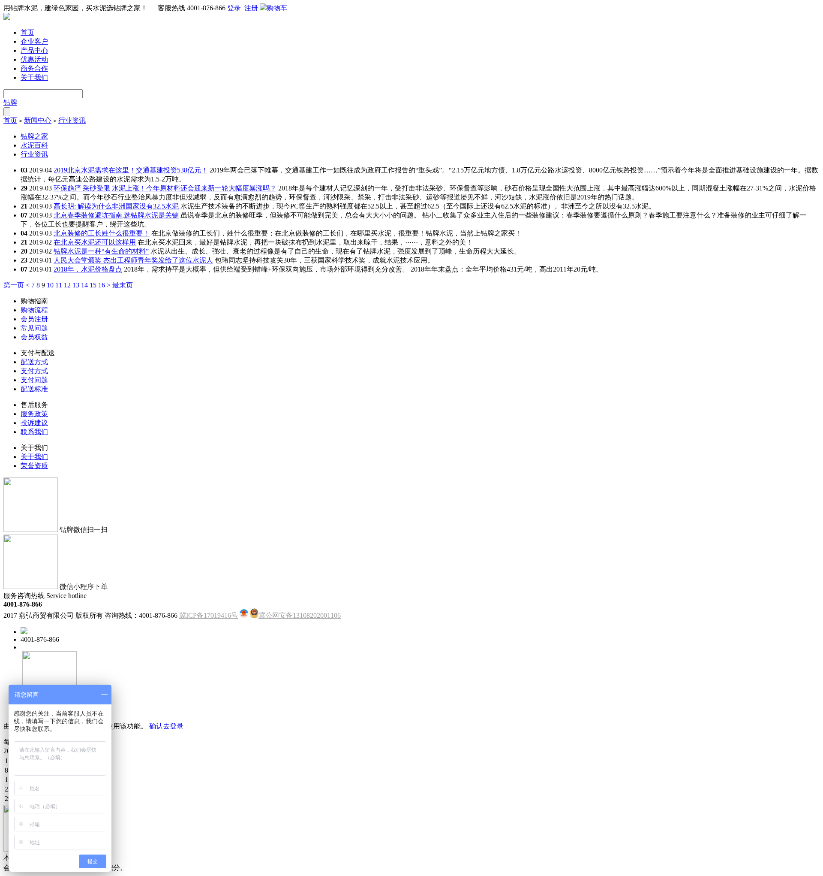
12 (67, 285)
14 (84, 285)
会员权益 (34, 337)
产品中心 (34, 50)
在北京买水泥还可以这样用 (95, 242)
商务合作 (34, 68)
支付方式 (34, 371)
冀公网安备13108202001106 (299, 615)
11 (58, 285)
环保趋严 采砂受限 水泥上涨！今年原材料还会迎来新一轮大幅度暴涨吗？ (165, 188)
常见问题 (34, 328)
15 (93, 285)
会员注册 (34, 319)
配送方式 (34, 362)
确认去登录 (167, 726)
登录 (234, 8)
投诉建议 (34, 422)
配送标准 (34, 389)
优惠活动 (34, 59)
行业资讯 (72, 120)
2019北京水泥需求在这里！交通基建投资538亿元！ (131, 170)
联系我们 (34, 431)
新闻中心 (37, 120)
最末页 (122, 285)
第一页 (13, 285)
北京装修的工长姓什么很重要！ (102, 233)
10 (50, 285)
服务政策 (34, 413)
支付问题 (34, 380)
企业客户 (34, 41)
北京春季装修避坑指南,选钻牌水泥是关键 (116, 215)
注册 (251, 8)
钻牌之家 (34, 136)
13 (75, 285)
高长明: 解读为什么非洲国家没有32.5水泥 (116, 206)
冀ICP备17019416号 (208, 615)
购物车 (277, 8)
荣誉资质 (34, 465)
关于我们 (34, 77)
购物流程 (34, 310)
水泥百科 (34, 145)
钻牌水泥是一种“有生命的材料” (101, 251)
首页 (27, 32)
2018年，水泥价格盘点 (88, 269)
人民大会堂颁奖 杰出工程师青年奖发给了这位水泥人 (133, 260)
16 (101, 285)
